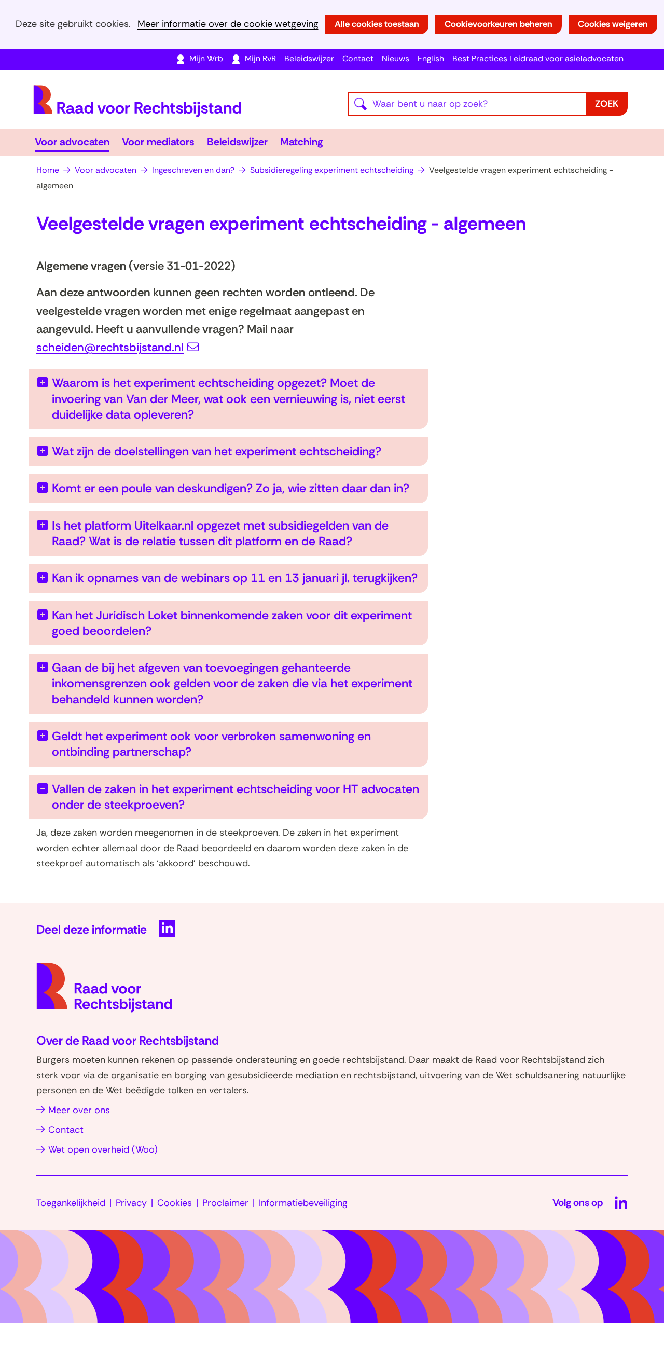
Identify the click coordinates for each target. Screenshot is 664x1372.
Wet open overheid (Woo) (103, 1149)
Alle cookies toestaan (377, 24)
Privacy (131, 1203)
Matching (301, 141)
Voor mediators (158, 141)
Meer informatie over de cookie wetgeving (228, 24)
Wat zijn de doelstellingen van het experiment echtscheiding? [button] (216, 451)
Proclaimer (225, 1203)
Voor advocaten (72, 141)
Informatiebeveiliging (303, 1203)
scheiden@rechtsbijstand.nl (110, 347)
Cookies (174, 1203)
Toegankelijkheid (70, 1203)
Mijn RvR (260, 58)
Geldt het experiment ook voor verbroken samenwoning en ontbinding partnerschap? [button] (211, 743)
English (431, 58)
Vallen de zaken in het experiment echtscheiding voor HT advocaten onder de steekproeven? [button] (235, 796)
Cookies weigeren (613, 24)
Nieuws (395, 58)
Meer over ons (79, 1110)
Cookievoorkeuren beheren (498, 24)
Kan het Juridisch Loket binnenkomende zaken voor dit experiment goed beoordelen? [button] (232, 623)
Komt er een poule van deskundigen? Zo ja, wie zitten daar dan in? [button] (230, 488)
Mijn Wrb (206, 58)
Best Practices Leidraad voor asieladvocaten (538, 58)
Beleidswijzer (309, 58)
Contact (358, 58)
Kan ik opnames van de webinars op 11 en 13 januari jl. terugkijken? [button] (235, 578)
